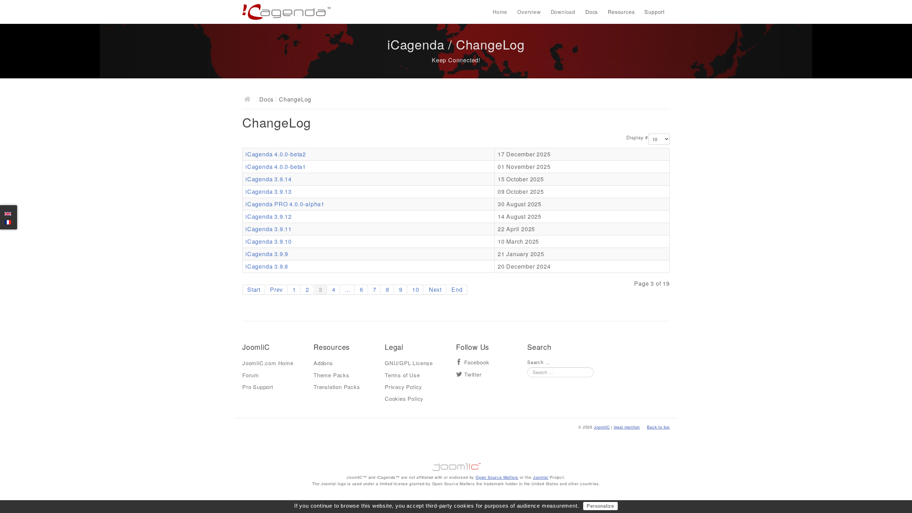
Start (253, 289)
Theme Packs (331, 375)
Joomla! (541, 477)
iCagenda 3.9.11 (268, 229)
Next (435, 289)
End (456, 289)
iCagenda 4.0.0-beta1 (275, 166)
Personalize (600, 506)
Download (563, 11)
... (347, 289)
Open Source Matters (497, 477)
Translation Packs (337, 386)
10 (415, 289)
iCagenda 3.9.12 (268, 216)
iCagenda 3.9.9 (266, 254)
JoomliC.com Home (268, 363)
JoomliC (602, 427)
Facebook (476, 362)
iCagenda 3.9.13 (268, 191)
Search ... (538, 362)
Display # (637, 137)
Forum (250, 375)
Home (500, 11)
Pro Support (257, 386)
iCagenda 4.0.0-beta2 (275, 154)
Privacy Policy (403, 386)
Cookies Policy (404, 398)
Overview (528, 11)
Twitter (473, 374)
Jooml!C (456, 465)
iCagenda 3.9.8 (266, 266)
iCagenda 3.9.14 (268, 179)
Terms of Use (402, 375)
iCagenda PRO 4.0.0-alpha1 (285, 204)
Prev (276, 289)
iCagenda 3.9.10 (268, 241)
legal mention (627, 427)
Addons (323, 363)
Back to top (658, 427)
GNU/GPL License (409, 363)
